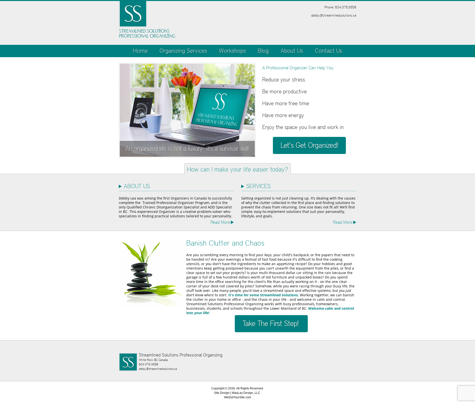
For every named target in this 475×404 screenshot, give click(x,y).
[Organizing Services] (309, 145)
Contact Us (328, 50)
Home (140, 50)
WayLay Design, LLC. (246, 393)
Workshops (232, 50)
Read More (220, 222)
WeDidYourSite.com (237, 397)
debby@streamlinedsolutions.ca (333, 15)
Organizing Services (183, 50)
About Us (292, 50)
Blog (263, 50)
